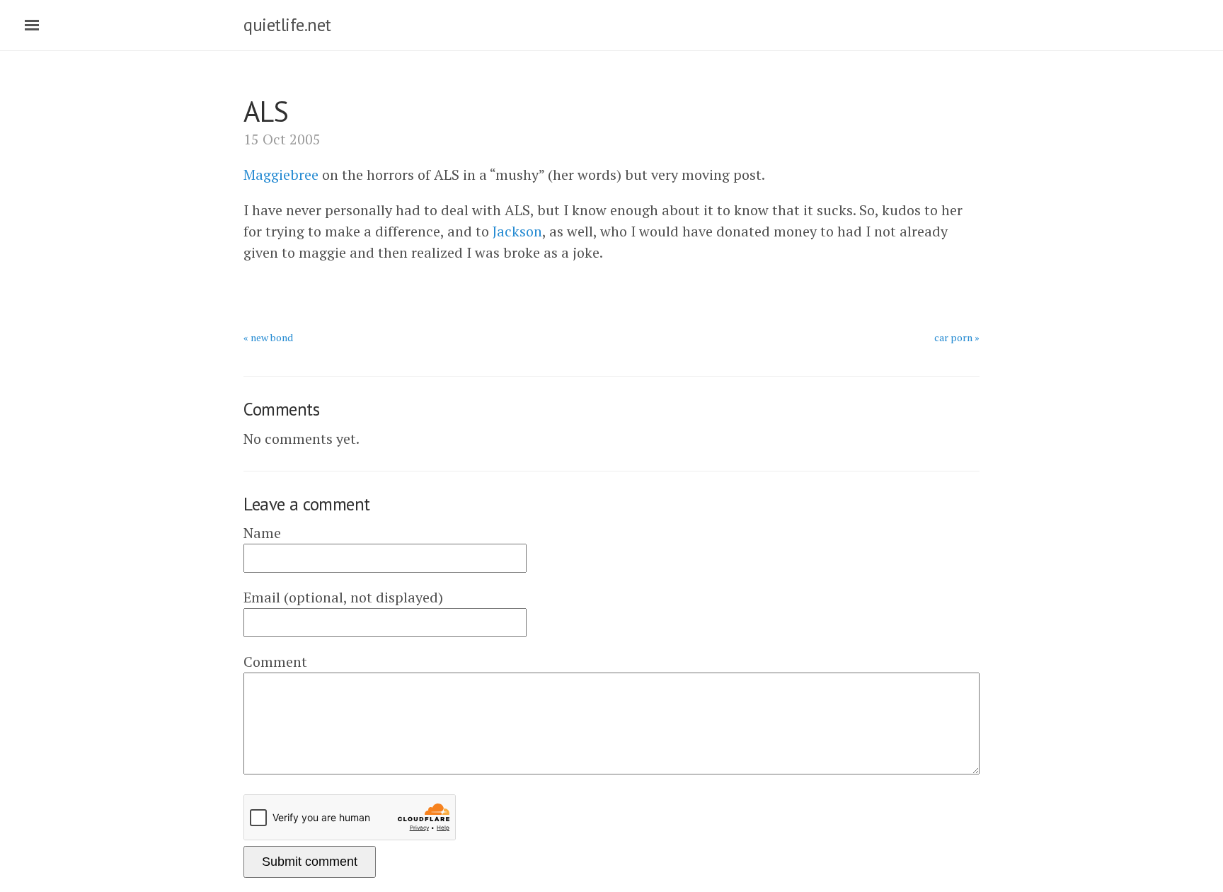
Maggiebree (280, 174)
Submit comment (309, 861)
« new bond (268, 337)
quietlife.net (287, 24)
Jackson (517, 231)
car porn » (957, 337)
